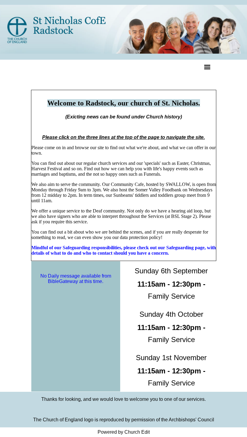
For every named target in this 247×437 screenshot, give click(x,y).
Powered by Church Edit (124, 432)
